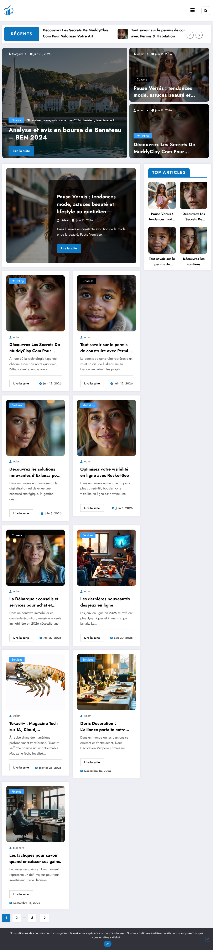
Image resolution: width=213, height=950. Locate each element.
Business (17, 405)
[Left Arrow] (190, 35)
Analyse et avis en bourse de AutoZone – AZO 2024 (66, 133)
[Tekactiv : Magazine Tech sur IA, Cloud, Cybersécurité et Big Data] (35, 681)
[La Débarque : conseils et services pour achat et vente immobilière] (35, 557)
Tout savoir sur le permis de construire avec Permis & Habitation (147, 33)
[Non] (207, 939)
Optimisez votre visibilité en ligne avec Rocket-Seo (104, 472)
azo (90, 120)
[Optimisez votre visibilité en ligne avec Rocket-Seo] (106, 427)
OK (108, 943)
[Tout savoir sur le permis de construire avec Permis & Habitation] (106, 302)
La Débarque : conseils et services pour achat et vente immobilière (33, 602)
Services (88, 535)
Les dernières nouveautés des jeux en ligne (105, 602)
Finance (16, 120)
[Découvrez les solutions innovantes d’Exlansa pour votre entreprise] (35, 427)
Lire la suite (21, 150)
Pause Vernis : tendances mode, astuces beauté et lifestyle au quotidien (163, 92)
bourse (98, 120)
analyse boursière (42, 120)
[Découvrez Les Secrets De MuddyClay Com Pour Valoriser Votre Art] (169, 130)
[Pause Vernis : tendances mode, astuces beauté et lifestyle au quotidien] (169, 74)
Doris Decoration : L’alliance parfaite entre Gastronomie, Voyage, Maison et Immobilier (102, 726)
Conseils (142, 79)
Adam (140, 54)
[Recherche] (205, 10)
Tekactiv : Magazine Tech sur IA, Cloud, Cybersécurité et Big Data (34, 726)
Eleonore (18, 848)
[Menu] (192, 10)
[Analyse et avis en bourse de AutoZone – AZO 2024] (65, 103)
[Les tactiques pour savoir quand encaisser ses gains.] (35, 813)
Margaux (17, 54)
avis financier (77, 120)
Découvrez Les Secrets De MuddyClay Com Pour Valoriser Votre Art (59, 33)
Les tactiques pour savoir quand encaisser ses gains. (35, 858)
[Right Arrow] (199, 35)
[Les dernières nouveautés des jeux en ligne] (106, 557)
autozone (61, 120)
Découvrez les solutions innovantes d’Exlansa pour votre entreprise (35, 472)
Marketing (143, 136)
